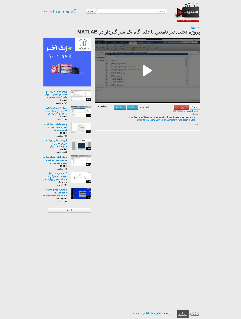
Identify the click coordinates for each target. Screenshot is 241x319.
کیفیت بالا (118, 107)
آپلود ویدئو (69, 11)
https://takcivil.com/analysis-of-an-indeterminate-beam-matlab (166, 120)
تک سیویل (195, 27)
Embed (194, 107)
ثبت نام (48, 11)
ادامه (69, 210)
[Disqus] (175, 175)
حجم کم (131, 107)
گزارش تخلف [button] (181, 107)
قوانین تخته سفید (141, 313)
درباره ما (167, 313)
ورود (58, 11)
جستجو (91, 11)
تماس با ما (156, 313)
